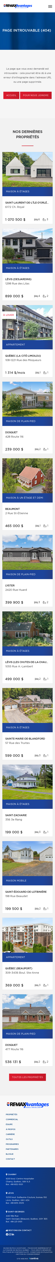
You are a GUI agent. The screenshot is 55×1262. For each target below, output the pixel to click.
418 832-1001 (16, 1184)
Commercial (12, 1119)
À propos (10, 1129)
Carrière (10, 1134)
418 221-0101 (16, 1222)
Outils (9, 1139)
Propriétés (11, 1114)
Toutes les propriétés (27, 1077)
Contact (10, 1159)
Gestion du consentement (28, 1254)
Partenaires (12, 1149)
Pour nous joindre (36, 95)
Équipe (9, 1124)
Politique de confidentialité (16, 1252)
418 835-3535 (17, 1203)
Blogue (9, 1154)
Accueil (11, 95)
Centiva (33, 1258)
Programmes (12, 1144)
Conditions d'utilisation (41, 1252)
